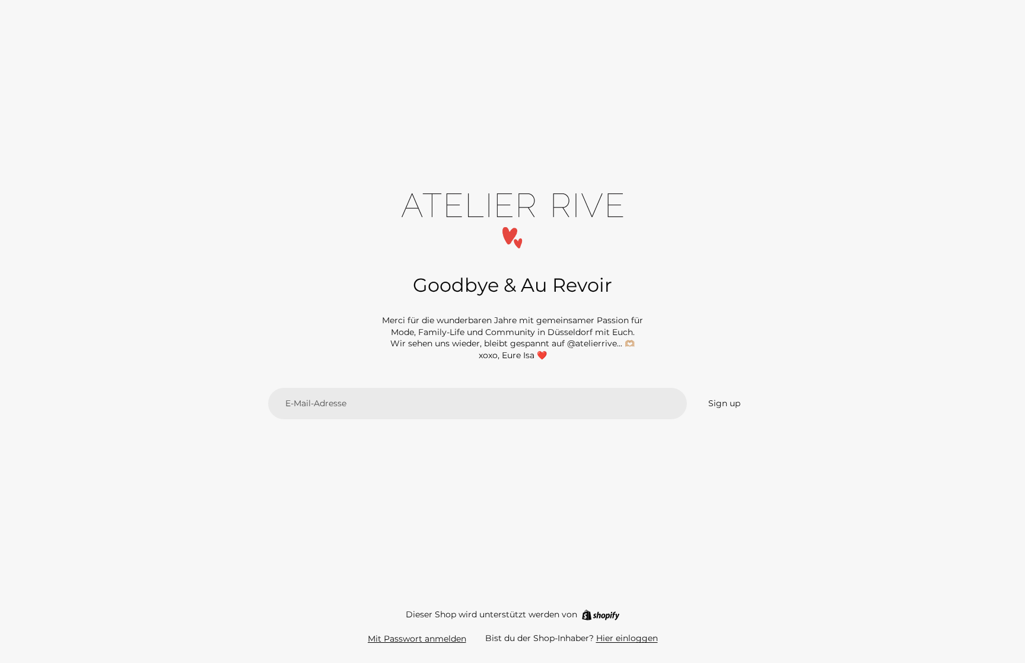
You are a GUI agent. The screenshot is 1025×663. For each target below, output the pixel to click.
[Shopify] (600, 615)
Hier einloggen (627, 638)
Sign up (724, 403)
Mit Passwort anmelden (417, 638)
